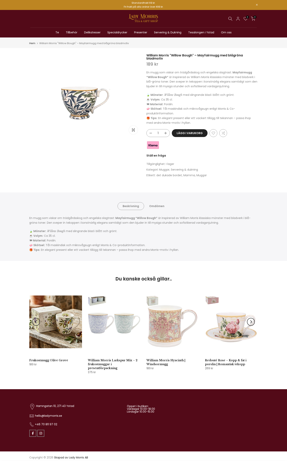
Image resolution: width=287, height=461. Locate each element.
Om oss (226, 32)
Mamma (189, 175)
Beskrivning (131, 206)
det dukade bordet (169, 175)
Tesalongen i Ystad (201, 32)
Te (57, 32)
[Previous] (36, 322)
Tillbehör (71, 32)
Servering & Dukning (167, 32)
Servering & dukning (184, 170)
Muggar (164, 170)
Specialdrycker (117, 32)
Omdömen (156, 206)
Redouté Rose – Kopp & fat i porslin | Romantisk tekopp (225, 362)
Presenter (140, 32)
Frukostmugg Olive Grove (48, 360)
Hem (32, 43)
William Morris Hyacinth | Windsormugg (165, 362)
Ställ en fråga (156, 156)
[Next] (251, 322)
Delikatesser (92, 32)
